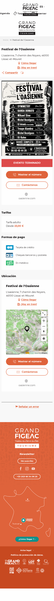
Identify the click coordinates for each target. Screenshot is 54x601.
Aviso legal (25, 550)
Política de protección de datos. (27, 555)
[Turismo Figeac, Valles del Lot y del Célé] (30, 12)
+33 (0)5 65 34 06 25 (27, 476)
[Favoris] (25, 7)
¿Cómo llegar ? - (27, 539)
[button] (33, 7)
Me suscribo (27, 461)
